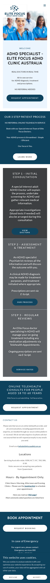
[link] (15, 5)
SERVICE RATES (25, 370)
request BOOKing (25, 528)
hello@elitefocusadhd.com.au (29, 446)
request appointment (25, 407)
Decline (13, 577)
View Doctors (25, 231)
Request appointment (25, 98)
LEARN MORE (25, 157)
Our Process (25, 302)
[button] (44, 5)
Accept (37, 577)
